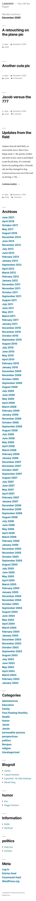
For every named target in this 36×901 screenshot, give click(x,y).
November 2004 (11, 600)
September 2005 (12, 560)
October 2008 (10, 422)
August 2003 (10, 655)
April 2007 (8, 493)
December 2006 (11, 505)
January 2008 (10, 458)
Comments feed (11, 877)
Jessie (6, 728)
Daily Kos (8, 847)
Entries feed (9, 873)
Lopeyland (7, 3)
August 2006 (10, 517)
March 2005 (9, 584)
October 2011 (10, 292)
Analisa (7, 770)
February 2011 (10, 319)
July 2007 (8, 481)
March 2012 (9, 272)
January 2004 (10, 635)
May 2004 (8, 619)
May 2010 (8, 355)
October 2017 (10, 225)
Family (6, 197)
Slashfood (8, 828)
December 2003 (11, 639)
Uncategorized (10, 752)
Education (8, 704)
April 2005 (8, 580)
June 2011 (8, 308)
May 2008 (8, 442)
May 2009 (8, 398)
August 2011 (9, 300)
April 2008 (8, 446)
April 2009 (8, 402)
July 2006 (8, 521)
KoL (6, 801)
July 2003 (8, 659)
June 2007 (8, 485)
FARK (7, 824)
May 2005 (8, 576)
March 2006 (9, 536)
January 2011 (9, 323)
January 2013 (10, 260)
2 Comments (17, 78)
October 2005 (10, 556)
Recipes (7, 744)
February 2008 (10, 454)
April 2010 (8, 359)
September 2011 (11, 296)
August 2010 (9, 343)
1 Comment (17, 114)
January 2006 (10, 544)
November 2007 (11, 465)
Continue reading (11, 183)
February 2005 (10, 588)
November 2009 (11, 375)
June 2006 (8, 525)
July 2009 (8, 391)
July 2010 (8, 347)
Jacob (6, 47)
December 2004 (11, 596)
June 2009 (8, 394)
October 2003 (10, 647)
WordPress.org (10, 881)
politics (6, 740)
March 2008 (9, 450)
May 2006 (8, 529)
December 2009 (11, 371)
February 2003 (10, 678)
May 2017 (7, 229)
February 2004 (10, 631)
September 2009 (12, 383)
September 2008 (12, 426)
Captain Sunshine (11, 774)
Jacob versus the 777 (16, 99)
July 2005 (8, 568)
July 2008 (8, 434)
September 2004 (12, 608)
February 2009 (10, 410)
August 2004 (10, 611)
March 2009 (9, 406)
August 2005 (10, 564)
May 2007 (8, 489)
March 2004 (9, 627)
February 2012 (10, 276)
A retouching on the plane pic (15, 32)
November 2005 (11, 552)
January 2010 (10, 367)
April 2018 (8, 221)
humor (6, 720)
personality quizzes (13, 732)
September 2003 (12, 651)
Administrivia (10, 701)
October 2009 (10, 379)
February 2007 (10, 497)
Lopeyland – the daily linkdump (17, 778)
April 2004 (8, 623)
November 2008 (11, 418)
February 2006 (10, 540)
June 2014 (8, 241)
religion (6, 748)
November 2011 (11, 288)
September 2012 (12, 264)
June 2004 (8, 615)
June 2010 (8, 351)
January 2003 (10, 682)
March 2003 (9, 675)
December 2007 (11, 461)
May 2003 (8, 667)
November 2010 (11, 331)
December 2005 (11, 548)
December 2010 (11, 327)
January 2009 (10, 414)
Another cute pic (16, 66)
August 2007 (9, 477)
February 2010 (10, 363)
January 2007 (10, 501)
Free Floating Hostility (15, 712)
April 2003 (8, 671)
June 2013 (8, 252)
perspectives (10, 736)
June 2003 (8, 663)
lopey (6, 44)
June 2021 (8, 217)
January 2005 (10, 592)
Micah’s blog (9, 782)
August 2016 (9, 233)
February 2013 (10, 256)
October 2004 (10, 604)
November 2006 (11, 509)
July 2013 (7, 248)
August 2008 (10, 430)
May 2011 (7, 312)
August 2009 (10, 387)
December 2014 (11, 237)
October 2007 (10, 469)
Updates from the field (16, 134)
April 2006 (8, 533)
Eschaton (8, 851)
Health (6, 716)
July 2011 (7, 304)
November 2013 (11, 244)
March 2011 (8, 316)
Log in (5, 869)
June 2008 (8, 438)
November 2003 (11, 643)
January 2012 (10, 280)
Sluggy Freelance (11, 805)
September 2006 (12, 513)
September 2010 (12, 339)
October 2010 (10, 335)
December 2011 (11, 284)
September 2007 (12, 473)
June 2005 (8, 572)
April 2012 (8, 268)
